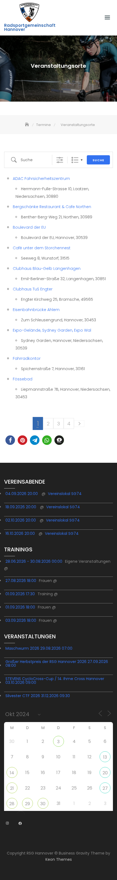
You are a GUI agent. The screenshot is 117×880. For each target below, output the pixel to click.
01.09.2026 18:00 (20, 607)
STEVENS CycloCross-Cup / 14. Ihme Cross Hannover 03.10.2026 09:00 (54, 680)
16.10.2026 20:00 (20, 533)
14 (12, 773)
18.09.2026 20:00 (20, 507)
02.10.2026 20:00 (20, 520)
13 (105, 757)
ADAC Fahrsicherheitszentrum (41, 178)
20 (105, 773)
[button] (10, 440)
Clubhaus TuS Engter (33, 289)
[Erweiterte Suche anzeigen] (59, 160)
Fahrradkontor (27, 358)
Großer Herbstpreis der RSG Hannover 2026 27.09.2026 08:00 (56, 663)
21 (12, 788)
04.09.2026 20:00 (21, 493)
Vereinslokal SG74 (65, 493)
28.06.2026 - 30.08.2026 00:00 (33, 561)
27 (105, 788)
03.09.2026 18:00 (20, 620)
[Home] (27, 124)
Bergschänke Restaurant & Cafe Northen (52, 206)
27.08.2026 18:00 (20, 580)
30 (42, 804)
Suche (98, 160)
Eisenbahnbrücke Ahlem (36, 309)
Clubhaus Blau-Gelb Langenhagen (47, 268)
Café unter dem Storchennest (41, 248)
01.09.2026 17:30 (20, 594)
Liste (75, 160)
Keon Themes (58, 859)
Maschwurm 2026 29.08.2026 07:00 (38, 648)
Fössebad (22, 379)
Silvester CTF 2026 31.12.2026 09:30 (37, 695)
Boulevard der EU (29, 227)
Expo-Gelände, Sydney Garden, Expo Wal (52, 330)
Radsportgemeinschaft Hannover (30, 27)
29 (27, 804)
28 (11, 804)
